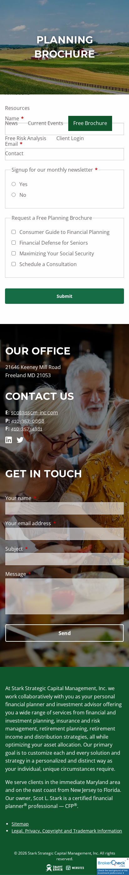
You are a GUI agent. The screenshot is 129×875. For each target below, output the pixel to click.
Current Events (45, 123)
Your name (43, 498)
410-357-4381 (26, 429)
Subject (39, 548)
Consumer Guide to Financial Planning (64, 232)
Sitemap (20, 824)
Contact (14, 153)
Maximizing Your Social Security (56, 253)
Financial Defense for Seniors (53, 242)
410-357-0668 (27, 421)
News (11, 123)
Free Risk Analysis (25, 138)
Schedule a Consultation (48, 264)
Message (40, 574)
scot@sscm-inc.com (34, 413)
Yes (23, 184)
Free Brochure (90, 123)
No (22, 194)
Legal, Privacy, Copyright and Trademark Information (67, 831)
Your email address (53, 523)
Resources (17, 108)
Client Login (70, 138)
